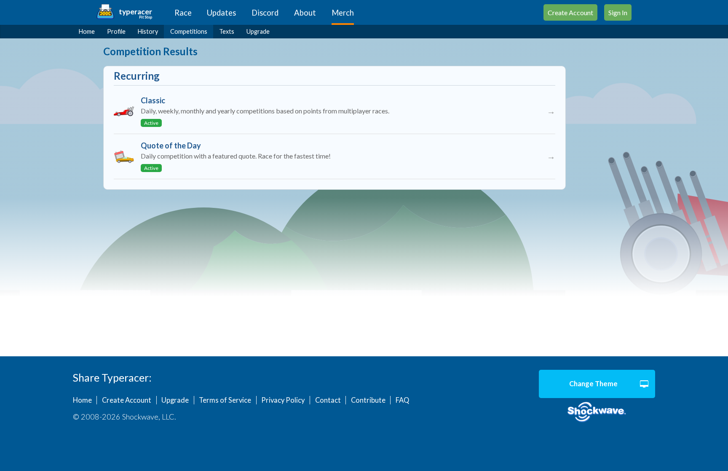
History (148, 31)
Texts (226, 31)
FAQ (402, 400)
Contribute (368, 400)
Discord (265, 12)
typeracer (135, 11)
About (305, 12)
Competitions (188, 31)
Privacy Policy (283, 400)
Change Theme (593, 383)
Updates (221, 12)
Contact (328, 400)
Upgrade (258, 31)
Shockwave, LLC (597, 412)
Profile (116, 31)
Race (183, 12)
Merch (343, 12)
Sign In (617, 12)
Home (87, 31)
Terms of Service (225, 400)
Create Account (570, 12)
